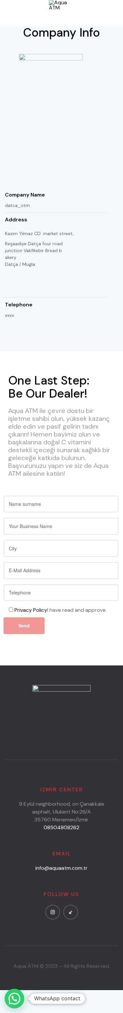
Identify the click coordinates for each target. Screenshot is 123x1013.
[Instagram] (52, 912)
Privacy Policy (30, 610)
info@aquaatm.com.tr (61, 868)
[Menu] (7, 13)
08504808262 (61, 827)
